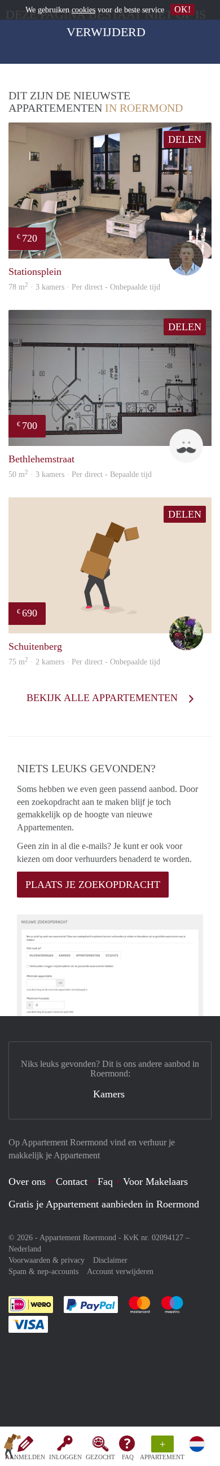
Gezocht (100, 1457)
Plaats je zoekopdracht (92, 884)
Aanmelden (25, 1457)
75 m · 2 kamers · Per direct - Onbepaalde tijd (84, 662)
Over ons (27, 1181)
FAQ (128, 1457)
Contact (71, 1181)
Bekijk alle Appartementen (104, 697)
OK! (182, 9)
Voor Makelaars (155, 1181)
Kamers (109, 1094)
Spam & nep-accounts (43, 1271)
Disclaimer (110, 1260)
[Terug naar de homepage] (12, 1448)
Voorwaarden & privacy (46, 1260)
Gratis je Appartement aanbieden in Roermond (103, 1204)
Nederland (24, 1249)
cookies (83, 10)
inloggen (65, 1457)
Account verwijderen (120, 1271)
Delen (184, 139)
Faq (105, 1181)
